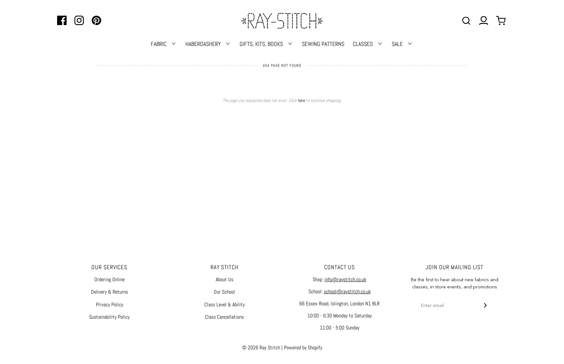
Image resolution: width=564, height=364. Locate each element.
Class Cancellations (224, 316)
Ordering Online (109, 279)
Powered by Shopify (303, 347)
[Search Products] (466, 20)
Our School (224, 291)
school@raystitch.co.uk (347, 291)
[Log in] (483, 20)
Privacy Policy (109, 304)
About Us (224, 279)
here (301, 100)
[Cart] (501, 20)
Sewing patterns (323, 44)
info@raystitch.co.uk (345, 279)
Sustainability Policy (109, 316)
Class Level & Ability (224, 304)
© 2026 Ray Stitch (261, 347)
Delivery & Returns (109, 291)
